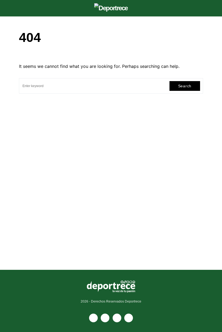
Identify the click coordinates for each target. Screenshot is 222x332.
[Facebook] (93, 318)
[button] (20, 8)
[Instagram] (117, 318)
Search (184, 86)
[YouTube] (105, 318)
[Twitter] (128, 318)
